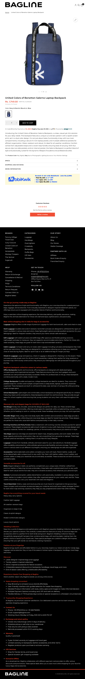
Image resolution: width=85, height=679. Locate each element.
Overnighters (30, 243)
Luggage (28, 237)
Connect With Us (11, 292)
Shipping (8, 280)
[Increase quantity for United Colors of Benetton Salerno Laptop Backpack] (16, 122)
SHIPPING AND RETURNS (14, 165)
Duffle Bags (29, 252)
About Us (54, 237)
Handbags (29, 240)
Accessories (29, 258)
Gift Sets (28, 255)
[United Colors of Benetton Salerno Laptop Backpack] (8, 114)
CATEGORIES (30, 233)
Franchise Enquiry (57, 261)
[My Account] (75, 5)
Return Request (11, 289)
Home (7, 12)
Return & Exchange (12, 274)
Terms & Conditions (12, 286)
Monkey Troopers (11, 254)
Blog (52, 240)
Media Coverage (56, 246)
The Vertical (9, 257)
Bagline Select (10, 295)
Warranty (8, 271)
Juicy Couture (10, 243)
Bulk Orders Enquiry (58, 258)
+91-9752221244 (43, 271)
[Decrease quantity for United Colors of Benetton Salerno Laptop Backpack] (6, 122)
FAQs (7, 283)
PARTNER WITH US (58, 251)
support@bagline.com (39, 276)
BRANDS (9, 233)
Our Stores (54, 243)
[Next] (46, 92)
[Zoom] (75, 20)
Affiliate (53, 255)
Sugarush (9, 260)
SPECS (7, 160)
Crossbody (29, 246)
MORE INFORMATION (13, 169)
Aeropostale (9, 251)
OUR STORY (55, 233)
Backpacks (29, 249)
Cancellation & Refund (13, 277)
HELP (7, 267)
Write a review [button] (42, 214)
